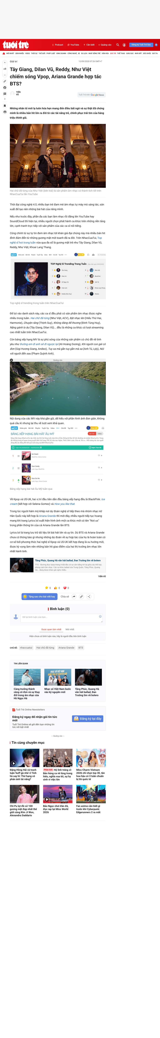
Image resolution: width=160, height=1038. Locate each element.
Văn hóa (105, 53)
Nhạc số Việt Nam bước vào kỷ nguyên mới (57, 690)
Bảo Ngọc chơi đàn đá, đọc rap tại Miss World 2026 (56, 809)
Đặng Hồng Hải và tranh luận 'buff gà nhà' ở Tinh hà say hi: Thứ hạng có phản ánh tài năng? (23, 774)
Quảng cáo (106, 45)
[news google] (91, 94)
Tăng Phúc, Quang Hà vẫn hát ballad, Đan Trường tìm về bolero (68, 560)
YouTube (74, 45)
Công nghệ (72, 53)
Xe (79, 53)
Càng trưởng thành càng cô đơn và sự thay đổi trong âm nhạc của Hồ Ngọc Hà (27, 693)
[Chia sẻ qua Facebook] (73, 596)
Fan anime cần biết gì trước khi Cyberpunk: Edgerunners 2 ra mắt (88, 809)
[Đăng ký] (87, 718)
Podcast (59, 45)
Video (27, 53)
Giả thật (155, 53)
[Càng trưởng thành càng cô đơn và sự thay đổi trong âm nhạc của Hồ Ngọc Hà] (27, 677)
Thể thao (121, 53)
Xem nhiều (19, 53)
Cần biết (90, 45)
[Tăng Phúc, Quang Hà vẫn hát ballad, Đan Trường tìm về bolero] (88, 677)
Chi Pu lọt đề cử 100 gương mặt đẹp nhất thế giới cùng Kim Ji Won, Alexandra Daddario (23, 811)
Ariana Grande (47, 516)
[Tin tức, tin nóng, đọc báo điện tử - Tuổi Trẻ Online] (15, 45)
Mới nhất (10, 53)
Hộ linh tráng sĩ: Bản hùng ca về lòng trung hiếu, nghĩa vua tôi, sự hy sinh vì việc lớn (57, 774)
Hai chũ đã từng (45, 647)
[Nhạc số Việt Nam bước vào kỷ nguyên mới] (57, 677)
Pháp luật (51, 53)
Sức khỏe (147, 53)
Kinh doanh (61, 53)
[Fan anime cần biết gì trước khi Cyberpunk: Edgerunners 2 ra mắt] (91, 794)
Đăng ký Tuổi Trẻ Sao (141, 45)
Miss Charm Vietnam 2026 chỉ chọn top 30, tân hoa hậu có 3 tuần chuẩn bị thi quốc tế (90, 774)
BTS (81, 647)
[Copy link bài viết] (81, 596)
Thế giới (42, 53)
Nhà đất (138, 53)
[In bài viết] (4, 111)
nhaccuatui (26, 647)
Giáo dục (130, 53)
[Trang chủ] (3, 53)
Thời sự (34, 53)
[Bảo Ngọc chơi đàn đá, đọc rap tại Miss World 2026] (58, 794)
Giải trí (113, 53)
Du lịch (84, 53)
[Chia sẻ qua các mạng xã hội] (88, 596)
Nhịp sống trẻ (94, 53)
